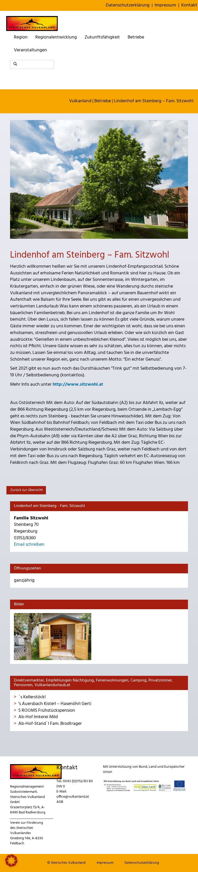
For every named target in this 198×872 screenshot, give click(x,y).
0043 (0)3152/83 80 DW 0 (74, 783)
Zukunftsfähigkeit (102, 37)
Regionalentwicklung (56, 37)
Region (21, 37)
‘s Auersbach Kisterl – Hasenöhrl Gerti (54, 704)
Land (152, 767)
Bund (143, 767)
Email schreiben (29, 544)
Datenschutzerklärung (128, 5)
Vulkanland (80, 101)
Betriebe (136, 37)
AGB (59, 802)
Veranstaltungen (30, 50)
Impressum (165, 5)
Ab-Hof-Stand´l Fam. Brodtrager (50, 723)
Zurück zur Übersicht (26, 490)
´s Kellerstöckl (32, 697)
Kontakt (189, 5)
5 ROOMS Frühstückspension (46, 710)
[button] (11, 860)
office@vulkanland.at (72, 797)
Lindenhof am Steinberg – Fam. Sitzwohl (153, 101)
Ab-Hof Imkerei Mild (38, 717)
